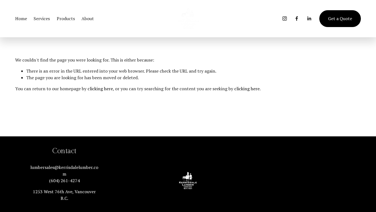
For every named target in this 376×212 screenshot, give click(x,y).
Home (21, 18)
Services (42, 18)
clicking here (100, 89)
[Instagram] (284, 18)
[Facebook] (296, 18)
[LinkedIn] (309, 18)
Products (66, 18)
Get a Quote (340, 18)
